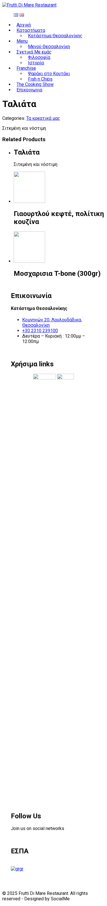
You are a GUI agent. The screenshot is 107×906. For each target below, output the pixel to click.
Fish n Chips (40, 79)
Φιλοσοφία (39, 57)
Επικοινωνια (29, 90)
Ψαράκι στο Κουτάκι (49, 73)
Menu (22, 41)
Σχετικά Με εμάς (34, 52)
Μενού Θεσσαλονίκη (49, 46)
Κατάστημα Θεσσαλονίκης (55, 35)
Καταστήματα (31, 30)
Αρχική (24, 25)
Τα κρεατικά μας (43, 118)
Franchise (26, 68)
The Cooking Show (35, 84)
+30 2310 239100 (40, 330)
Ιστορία (36, 62)
